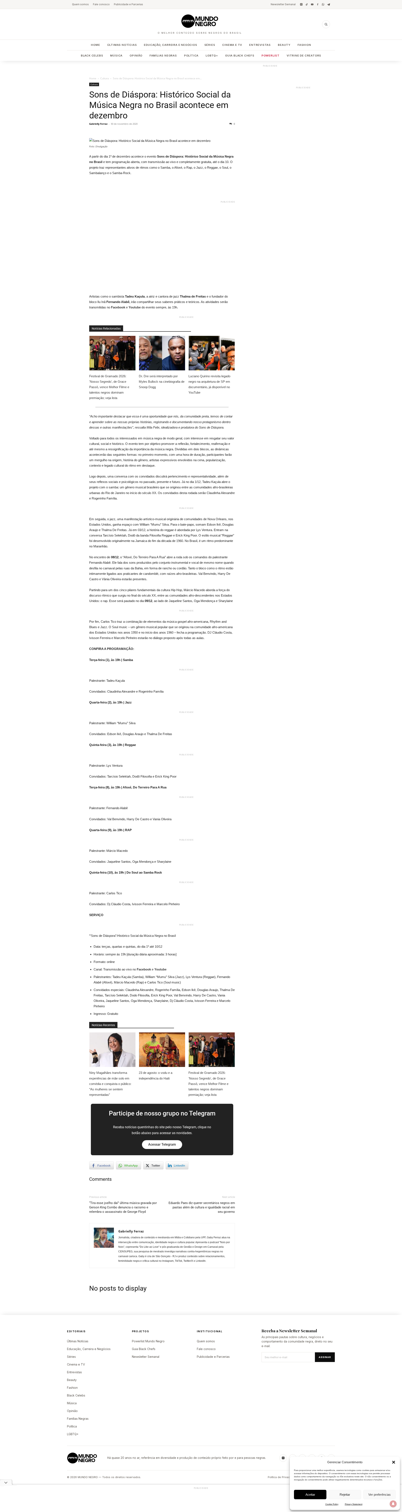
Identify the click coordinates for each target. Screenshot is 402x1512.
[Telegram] (328, 4)
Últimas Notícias (122, 44)
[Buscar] (326, 24)
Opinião (136, 55)
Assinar (325, 1357)
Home (95, 44)
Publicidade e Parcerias (128, 4)
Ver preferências (379, 1494)
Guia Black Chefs (239, 55)
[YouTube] (312, 4)
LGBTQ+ (212, 55)
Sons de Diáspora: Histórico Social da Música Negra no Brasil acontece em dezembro (160, 105)
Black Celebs (92, 55)
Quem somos (80, 4)
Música (116, 55)
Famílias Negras (163, 55)
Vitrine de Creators (304, 55)
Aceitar (310, 1494)
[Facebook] (317, 4)
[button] (394, 1462)
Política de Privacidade (282, 1477)
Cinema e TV (232, 44)
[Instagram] (301, 4)
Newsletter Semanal (283, 4)
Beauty (284, 44)
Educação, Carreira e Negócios (170, 44)
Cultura (104, 78)
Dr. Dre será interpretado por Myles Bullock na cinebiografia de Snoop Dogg (161, 381)
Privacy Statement (353, 1504)
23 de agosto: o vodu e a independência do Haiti (155, 1075)
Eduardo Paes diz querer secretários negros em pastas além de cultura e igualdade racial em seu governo (202, 1207)
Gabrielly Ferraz (98, 123)
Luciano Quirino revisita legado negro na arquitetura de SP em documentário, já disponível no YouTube (209, 384)
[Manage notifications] (393, 1503)
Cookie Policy (331, 1504)
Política (191, 55)
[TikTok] (306, 4)
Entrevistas (260, 44)
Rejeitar (345, 1494)
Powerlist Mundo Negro (148, 1341)
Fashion (304, 44)
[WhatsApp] (323, 4)
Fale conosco (101, 4)
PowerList (271, 55)
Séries (209, 44)
